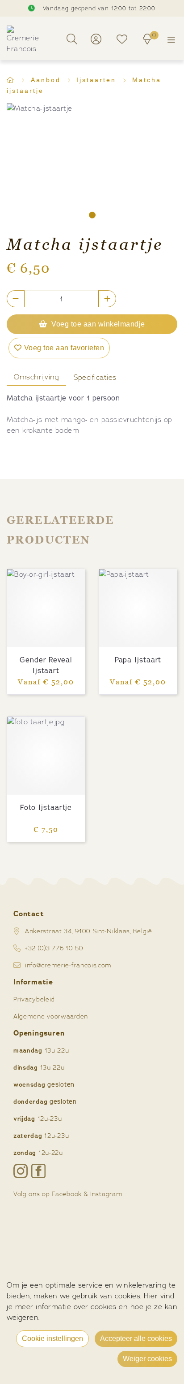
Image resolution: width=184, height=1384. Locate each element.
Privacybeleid (34, 999)
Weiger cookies (147, 1358)
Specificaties (95, 377)
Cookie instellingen (52, 1338)
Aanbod (47, 80)
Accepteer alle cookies (136, 1338)
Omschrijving (36, 377)
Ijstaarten (97, 80)
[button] (92, 215)
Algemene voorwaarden (50, 1016)
